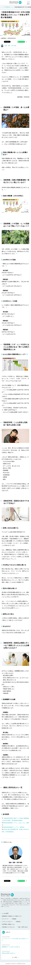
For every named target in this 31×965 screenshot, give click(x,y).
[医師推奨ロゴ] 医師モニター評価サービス (12, 916)
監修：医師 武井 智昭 (10, 45)
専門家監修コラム (9, 7)
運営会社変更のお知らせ (8, 953)
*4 (16, 253)
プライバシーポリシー (7, 921)
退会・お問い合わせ (23, 927)
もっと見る (14, 957)
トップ (2, 7)
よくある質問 (5, 913)
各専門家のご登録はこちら (8, 924)
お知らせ (7, 932)
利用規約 (14, 918)
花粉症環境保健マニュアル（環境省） (14, 827)
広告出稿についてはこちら (8, 927)
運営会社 (18, 921)
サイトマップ (5, 918)
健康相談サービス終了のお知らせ (11, 947)
